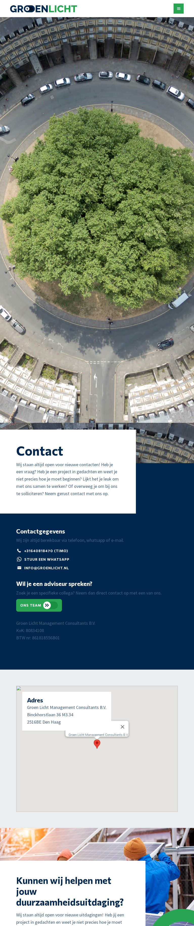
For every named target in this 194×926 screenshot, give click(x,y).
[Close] (122, 727)
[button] (178, 8)
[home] (43, 10)
